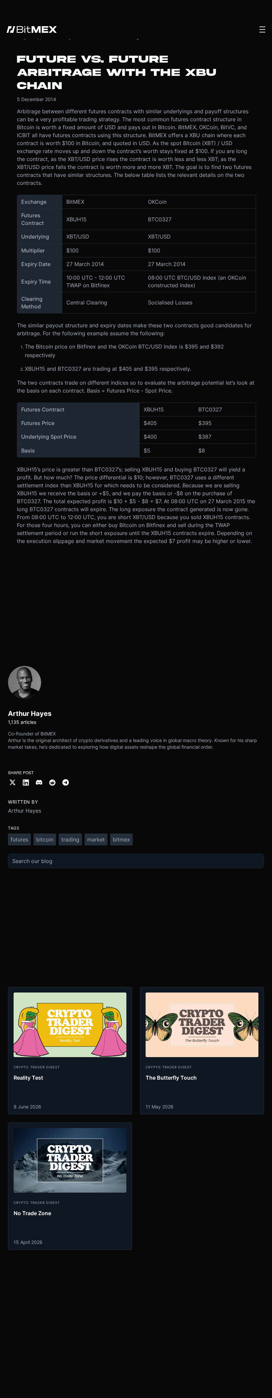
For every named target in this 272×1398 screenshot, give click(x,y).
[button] (262, 29)
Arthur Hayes (24, 810)
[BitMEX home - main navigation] (32, 29)
